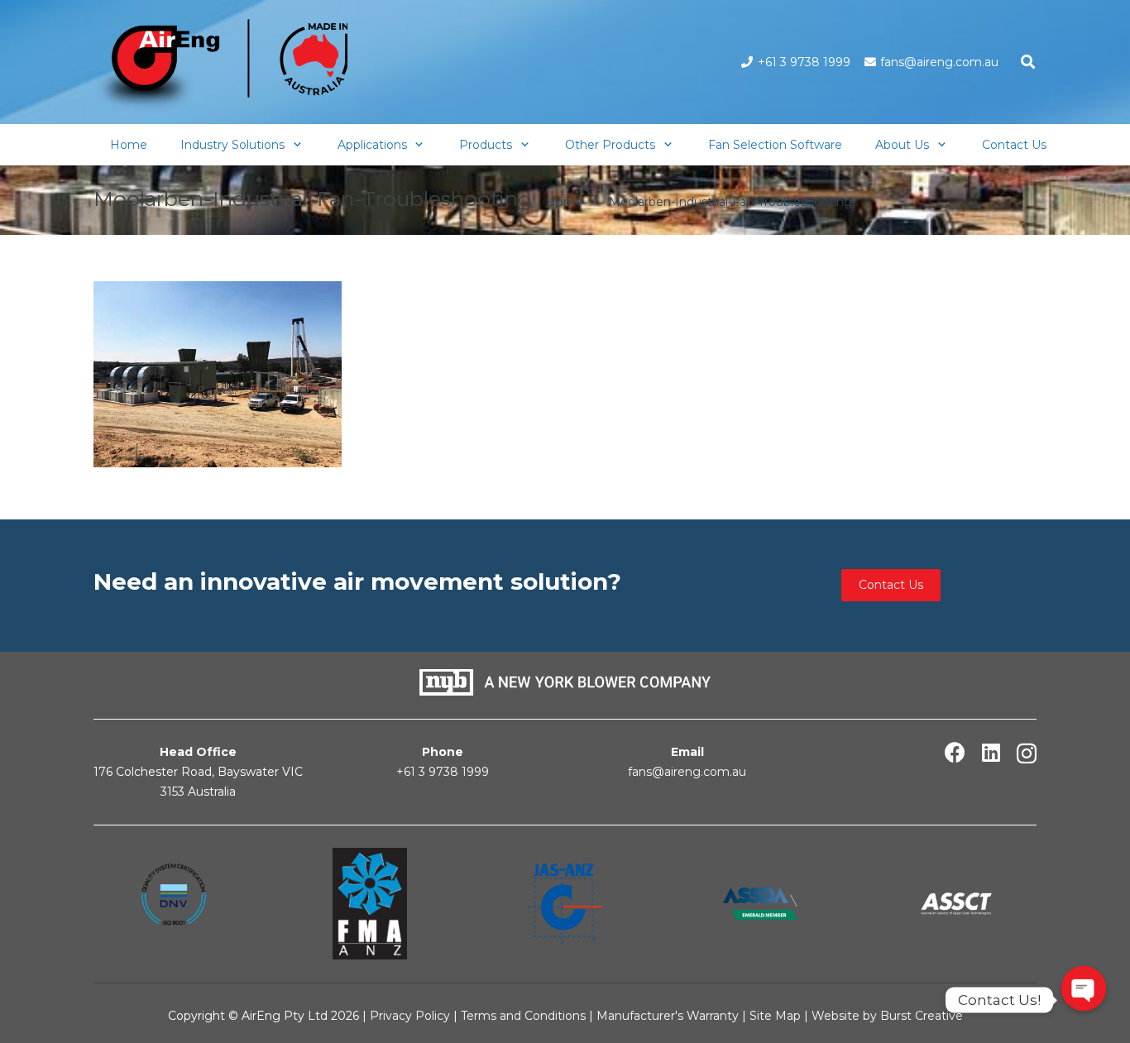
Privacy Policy (410, 1015)
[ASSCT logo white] (956, 903)
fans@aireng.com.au (687, 771)
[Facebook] (955, 752)
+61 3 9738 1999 (442, 771)
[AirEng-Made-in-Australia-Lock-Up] (220, 66)
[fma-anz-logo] (369, 904)
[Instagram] (1027, 753)
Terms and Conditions (523, 1015)
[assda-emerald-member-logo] (760, 904)
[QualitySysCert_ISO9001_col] (173, 903)
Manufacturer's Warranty (667, 1015)
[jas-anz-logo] (565, 904)
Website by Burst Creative (887, 1015)
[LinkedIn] (991, 752)
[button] (1028, 62)
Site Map (776, 1015)
